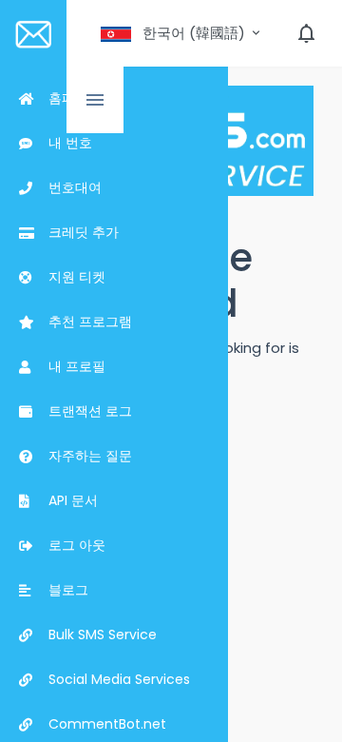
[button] (181, 33)
